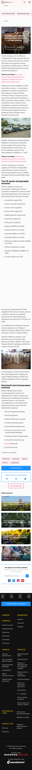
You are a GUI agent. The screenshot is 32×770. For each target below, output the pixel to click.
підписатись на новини (16, 604)
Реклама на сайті (23, 717)
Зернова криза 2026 (22, 655)
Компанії (20, 623)
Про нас (5, 728)
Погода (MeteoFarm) (6, 655)
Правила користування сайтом (22, 726)
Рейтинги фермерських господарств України (22, 665)
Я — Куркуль (22, 694)
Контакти (5, 731)
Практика (5, 632)
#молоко (5, 462)
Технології (5, 636)
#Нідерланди (15, 462)
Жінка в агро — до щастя (22, 698)
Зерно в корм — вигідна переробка (23, 674)
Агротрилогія (22, 659)
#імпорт (24, 458)
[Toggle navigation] (29, 2)
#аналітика (16, 458)
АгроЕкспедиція (23, 679)
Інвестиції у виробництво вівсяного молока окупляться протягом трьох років (13, 159)
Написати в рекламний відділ (23, 713)
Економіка (6, 639)
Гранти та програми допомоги (21, 684)
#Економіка (6, 458)
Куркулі (20, 619)
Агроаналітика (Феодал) (7, 665)
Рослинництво (8, 14)
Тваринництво (23, 14)
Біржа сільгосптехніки (8, 675)
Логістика (5, 643)
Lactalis (7, 444)
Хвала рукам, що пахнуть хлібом (23, 704)
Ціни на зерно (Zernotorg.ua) (7, 660)
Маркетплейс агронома (7, 680)
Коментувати (16, 468)
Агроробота (6, 670)
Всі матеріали (16, 486)
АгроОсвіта (21, 690)
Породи (20, 627)
